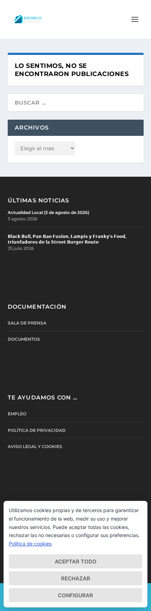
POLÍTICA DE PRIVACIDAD (37, 430)
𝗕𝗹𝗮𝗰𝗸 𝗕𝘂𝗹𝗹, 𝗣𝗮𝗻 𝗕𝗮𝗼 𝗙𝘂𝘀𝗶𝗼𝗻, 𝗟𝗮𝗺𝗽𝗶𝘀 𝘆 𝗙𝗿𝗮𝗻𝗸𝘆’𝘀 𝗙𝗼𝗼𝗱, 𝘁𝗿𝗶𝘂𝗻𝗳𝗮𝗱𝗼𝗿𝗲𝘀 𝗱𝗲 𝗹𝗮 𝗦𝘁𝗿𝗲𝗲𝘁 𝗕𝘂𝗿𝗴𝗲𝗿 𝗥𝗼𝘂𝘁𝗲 (67, 239)
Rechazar (75, 578)
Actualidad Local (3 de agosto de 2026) (48, 212)
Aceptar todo (76, 561)
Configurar (75, 595)
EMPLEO (17, 413)
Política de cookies (30, 544)
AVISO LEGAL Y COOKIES (35, 446)
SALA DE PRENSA (27, 323)
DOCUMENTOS (24, 339)
